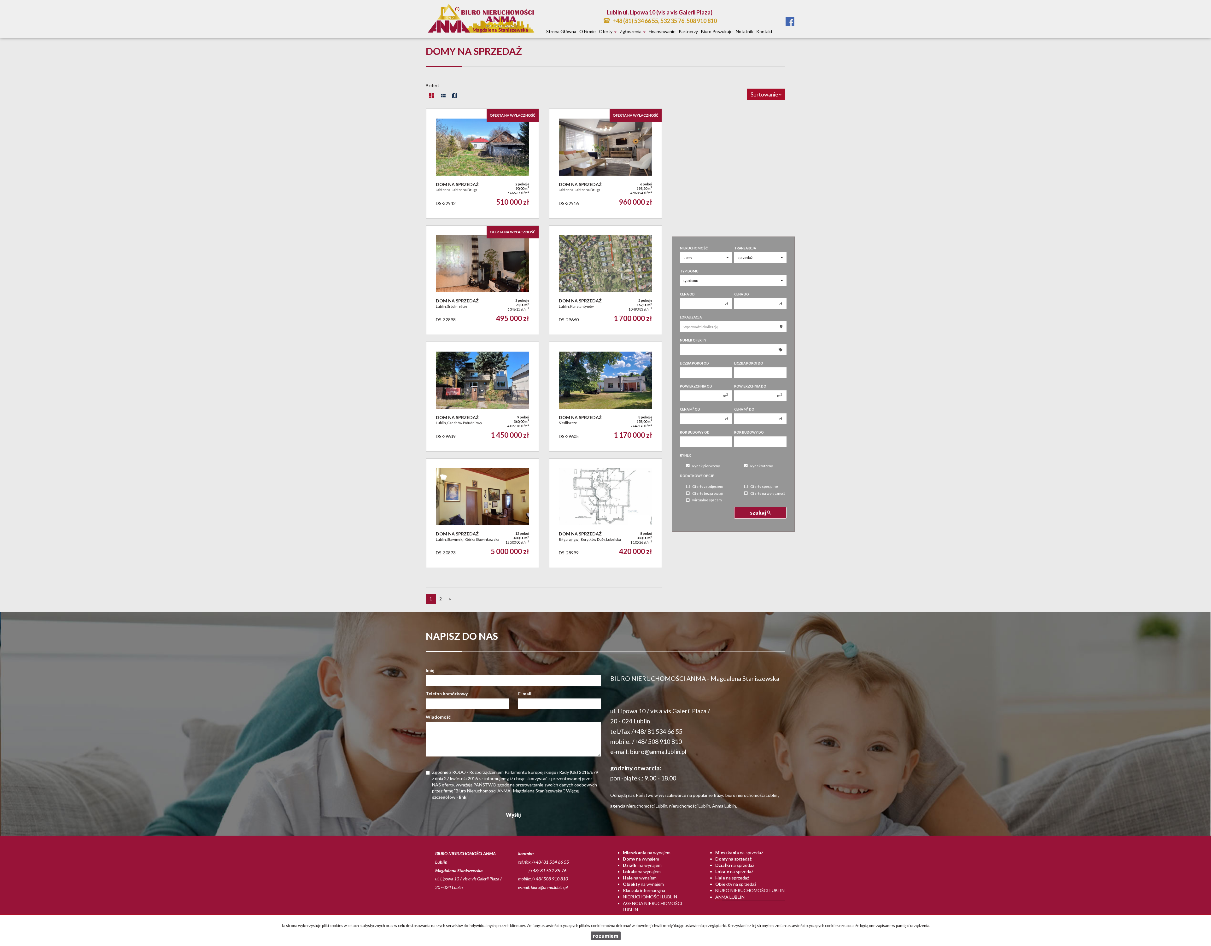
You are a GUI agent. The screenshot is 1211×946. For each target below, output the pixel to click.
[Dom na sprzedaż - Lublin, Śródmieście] (482, 280)
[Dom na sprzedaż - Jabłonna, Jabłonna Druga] (482, 163)
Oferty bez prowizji (707, 493)
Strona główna (561, 31)
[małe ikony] (443, 95)
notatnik (744, 31)
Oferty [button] (606, 31)
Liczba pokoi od (694, 363)
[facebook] (790, 21)
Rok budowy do (749, 432)
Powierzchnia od (696, 386)
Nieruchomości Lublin (650, 896)
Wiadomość (438, 717)
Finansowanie (662, 31)
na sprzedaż (739, 852)
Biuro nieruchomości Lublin (750, 890)
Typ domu (689, 271)
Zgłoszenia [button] (631, 31)
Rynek (685, 455)
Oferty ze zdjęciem (707, 487)
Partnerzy (688, 31)
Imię (430, 670)
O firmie (587, 31)
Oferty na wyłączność (767, 493)
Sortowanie (765, 94)
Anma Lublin (730, 897)
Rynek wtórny (761, 466)
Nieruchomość (694, 248)
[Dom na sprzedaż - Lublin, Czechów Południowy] (482, 396)
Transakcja (745, 248)
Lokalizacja (691, 317)
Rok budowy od (695, 432)
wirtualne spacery (707, 500)
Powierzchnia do (750, 386)
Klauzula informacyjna (644, 890)
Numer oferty (693, 340)
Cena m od (690, 409)
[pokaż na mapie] (455, 95)
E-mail (524, 693)
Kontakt (764, 31)
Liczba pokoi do (748, 363)
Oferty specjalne (764, 487)
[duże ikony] (432, 95)
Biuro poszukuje (717, 31)
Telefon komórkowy (447, 693)
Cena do (741, 294)
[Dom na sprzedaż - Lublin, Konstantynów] (605, 280)
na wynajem (646, 852)
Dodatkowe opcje (697, 476)
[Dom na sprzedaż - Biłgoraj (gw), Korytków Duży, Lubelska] (605, 513)
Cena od (687, 294)
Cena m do (744, 409)
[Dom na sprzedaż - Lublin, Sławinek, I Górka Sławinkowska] (482, 513)
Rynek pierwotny (706, 466)
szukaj (758, 512)
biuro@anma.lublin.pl (658, 751)
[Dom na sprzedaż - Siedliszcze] (605, 396)
